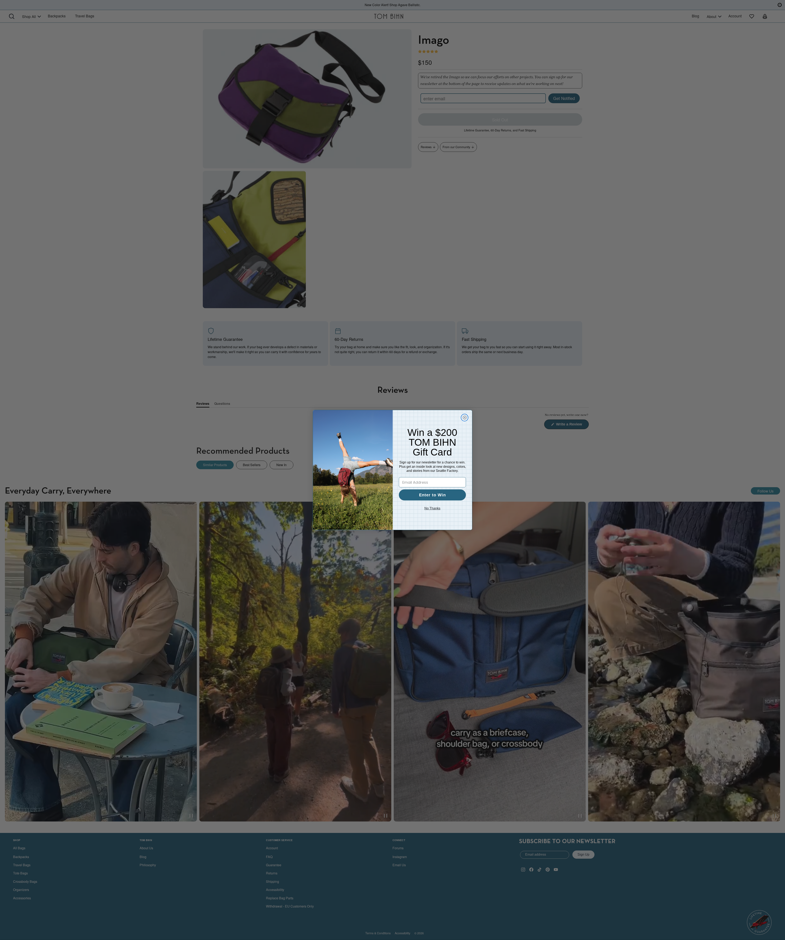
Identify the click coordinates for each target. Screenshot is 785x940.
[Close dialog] (464, 417)
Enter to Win (432, 495)
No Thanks (432, 508)
